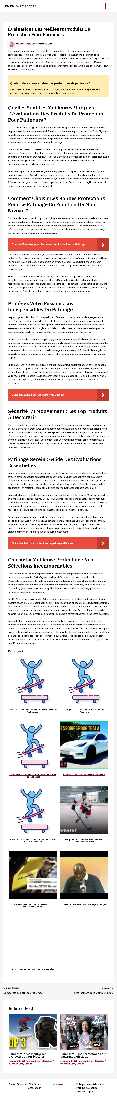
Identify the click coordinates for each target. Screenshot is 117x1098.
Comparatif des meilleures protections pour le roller (27, 1055)
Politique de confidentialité (90, 1084)
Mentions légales (85, 1091)
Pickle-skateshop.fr (20, 6)
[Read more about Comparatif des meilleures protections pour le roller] (33, 1032)
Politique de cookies (87, 1088)
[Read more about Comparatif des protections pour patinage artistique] (84, 1032)
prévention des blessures (40, 1061)
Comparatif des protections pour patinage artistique (83, 1055)
